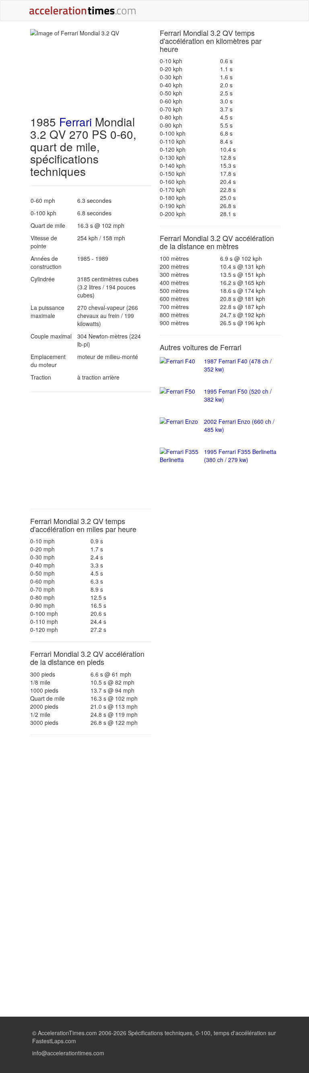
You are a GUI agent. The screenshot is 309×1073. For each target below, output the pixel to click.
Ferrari (75, 121)
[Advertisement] (90, 450)
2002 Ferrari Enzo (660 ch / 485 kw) (239, 425)
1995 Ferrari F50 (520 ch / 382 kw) (238, 395)
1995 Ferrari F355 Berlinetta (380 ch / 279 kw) (240, 456)
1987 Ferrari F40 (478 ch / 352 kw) (238, 365)
